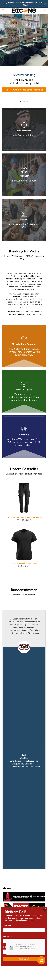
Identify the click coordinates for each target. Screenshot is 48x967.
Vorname (7, 925)
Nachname (7, 936)
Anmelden (24, 958)
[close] (44, 910)
